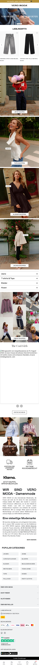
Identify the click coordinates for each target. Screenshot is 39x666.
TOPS (5, 574)
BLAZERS (25, 559)
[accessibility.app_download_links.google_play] (5, 654)
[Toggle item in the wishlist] (17, 33)
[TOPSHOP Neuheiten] (10, 446)
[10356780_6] (19, 129)
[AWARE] (29, 427)
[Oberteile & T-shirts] (19, 154)
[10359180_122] (19, 231)
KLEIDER (6, 564)
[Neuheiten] (19, 90)
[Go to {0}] (19, 16)
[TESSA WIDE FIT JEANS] (19, 317)
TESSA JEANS (26, 569)
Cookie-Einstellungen (19, 658)
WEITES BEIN (7, 569)
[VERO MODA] (19, 5)
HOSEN (24, 574)
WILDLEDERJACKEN (28, 564)
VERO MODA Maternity (28, 526)
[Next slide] (37, 45)
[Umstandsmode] (10, 427)
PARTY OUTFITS (27, 579)
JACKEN (5, 554)
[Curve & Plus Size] (29, 446)
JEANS (24, 554)
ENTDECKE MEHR (19, 412)
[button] (9, 43)
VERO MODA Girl (26, 530)
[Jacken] (19, 256)
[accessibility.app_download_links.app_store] (13, 654)
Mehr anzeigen (31, 539)
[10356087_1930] (19, 180)
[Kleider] (19, 205)
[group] (9, 47)
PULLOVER (7, 579)
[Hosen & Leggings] (19, 288)
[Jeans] (19, 273)
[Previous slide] (1, 45)
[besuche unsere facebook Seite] (2, 633)
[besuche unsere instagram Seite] (5, 633)
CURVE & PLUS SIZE (9, 559)
